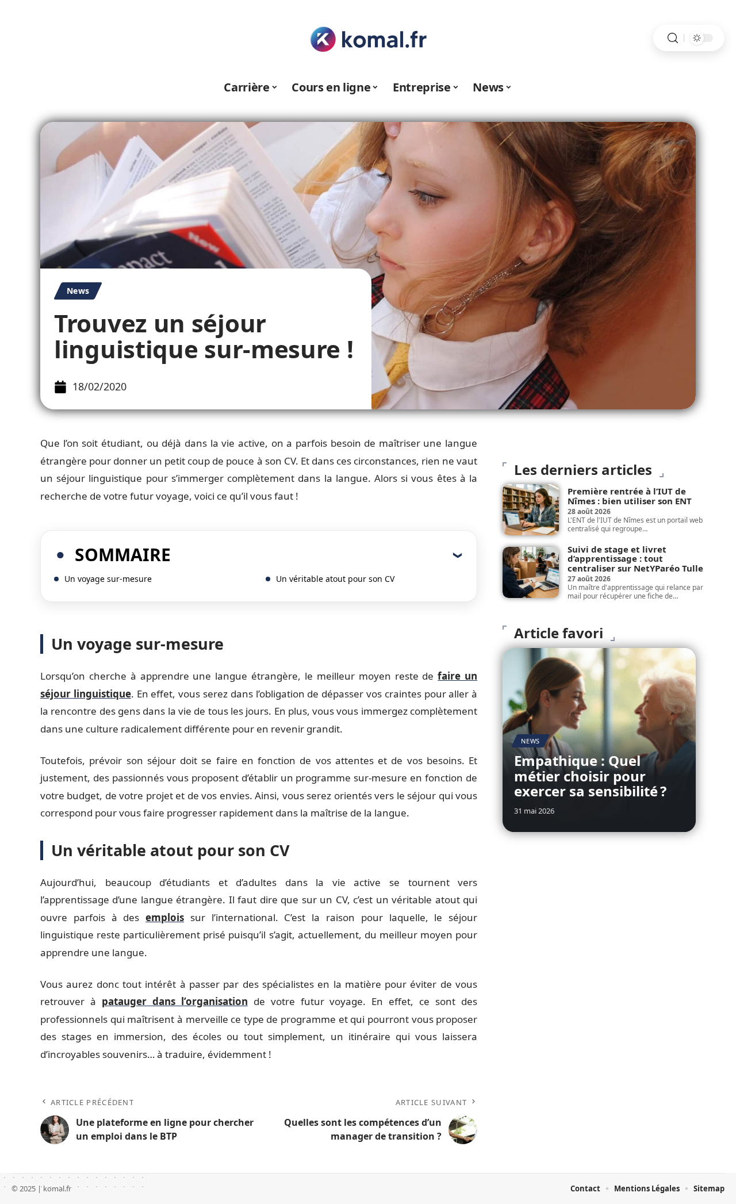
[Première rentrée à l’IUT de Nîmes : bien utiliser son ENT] (531, 509)
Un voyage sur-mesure (108, 578)
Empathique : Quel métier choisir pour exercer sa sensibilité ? (590, 775)
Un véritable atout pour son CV (335, 578)
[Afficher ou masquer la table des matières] (316, 555)
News (78, 290)
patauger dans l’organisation (175, 1001)
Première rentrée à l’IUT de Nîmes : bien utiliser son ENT (630, 496)
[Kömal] (368, 37)
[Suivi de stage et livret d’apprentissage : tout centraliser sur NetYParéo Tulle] (531, 572)
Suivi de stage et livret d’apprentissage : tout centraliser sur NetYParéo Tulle (635, 558)
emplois (164, 917)
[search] (673, 38)
